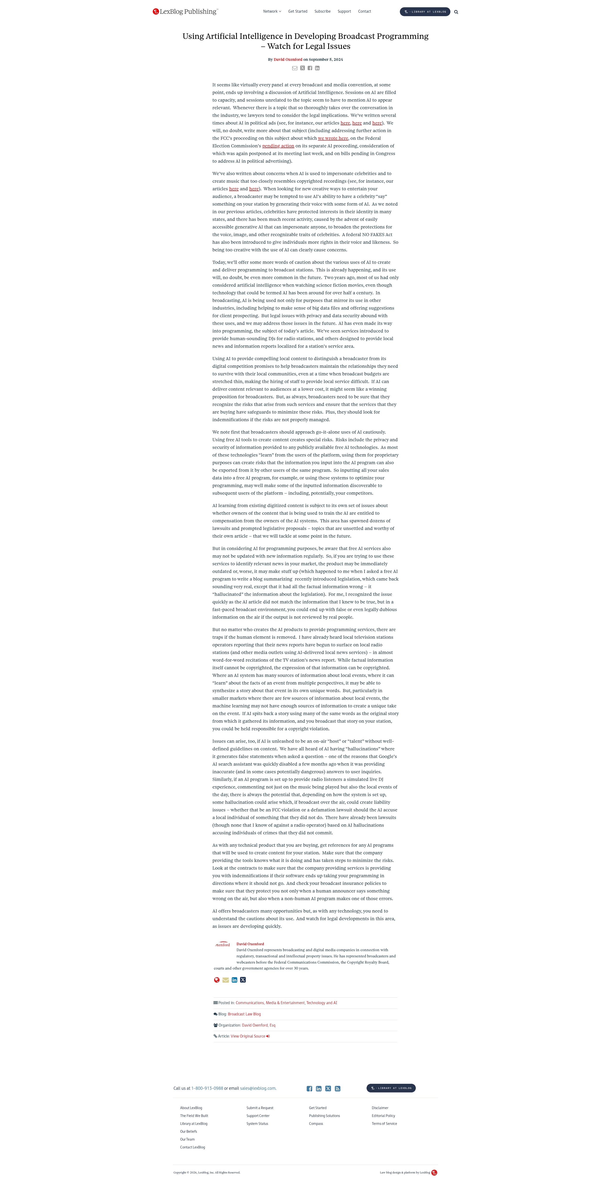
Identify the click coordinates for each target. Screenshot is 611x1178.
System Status (257, 1123)
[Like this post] (310, 68)
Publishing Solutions (324, 1116)
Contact (364, 11)
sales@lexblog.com (257, 1088)
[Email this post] (294, 68)
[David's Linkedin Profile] (234, 980)
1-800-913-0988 (207, 1088)
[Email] (225, 980)
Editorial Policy (383, 1116)
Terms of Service (384, 1123)
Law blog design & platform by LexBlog (405, 1172)
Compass (316, 1123)
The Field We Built (194, 1116)
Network (270, 11)
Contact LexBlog (192, 1147)
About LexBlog (191, 1108)
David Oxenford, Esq (258, 1025)
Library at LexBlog (193, 1123)
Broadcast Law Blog (244, 1014)
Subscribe (323, 11)
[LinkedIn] (318, 1088)
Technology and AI (321, 1003)
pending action (278, 146)
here (345, 123)
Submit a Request (260, 1108)
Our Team (187, 1139)
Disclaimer (380, 1108)
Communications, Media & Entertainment (270, 1003)
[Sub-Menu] (279, 12)
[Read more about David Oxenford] (217, 980)
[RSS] (337, 1088)
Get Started (297, 11)
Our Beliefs (188, 1131)
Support (344, 11)
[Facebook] (309, 1088)
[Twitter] (328, 1088)
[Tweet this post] (302, 68)
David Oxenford (288, 59)
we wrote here (333, 138)
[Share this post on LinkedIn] (317, 68)
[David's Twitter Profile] (243, 979)
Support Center (258, 1116)
